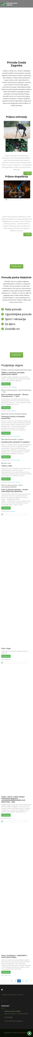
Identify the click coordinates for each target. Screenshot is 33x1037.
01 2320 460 (8, 1017)
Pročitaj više (5, 384)
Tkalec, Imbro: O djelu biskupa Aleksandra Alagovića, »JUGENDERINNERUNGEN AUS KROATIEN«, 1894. (13, 799)
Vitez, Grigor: (6, 648)
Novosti (13, 436)
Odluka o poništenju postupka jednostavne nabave (13, 373)
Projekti (18, 436)
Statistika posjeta (16, 266)
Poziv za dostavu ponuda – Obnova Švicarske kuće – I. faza (14, 395)
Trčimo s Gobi (6, 466)
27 (15, 981)
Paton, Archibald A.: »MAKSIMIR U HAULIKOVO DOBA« (14, 956)
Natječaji (14, 387)
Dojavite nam (16, 355)
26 (11, 981)
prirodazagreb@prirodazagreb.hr (13, 1021)
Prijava (28, 173)
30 (26, 981)
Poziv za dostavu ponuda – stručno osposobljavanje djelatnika (14, 490)
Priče (9, 659)
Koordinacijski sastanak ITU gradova (15, 442)
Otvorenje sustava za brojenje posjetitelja (13, 417)
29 (22, 981)
